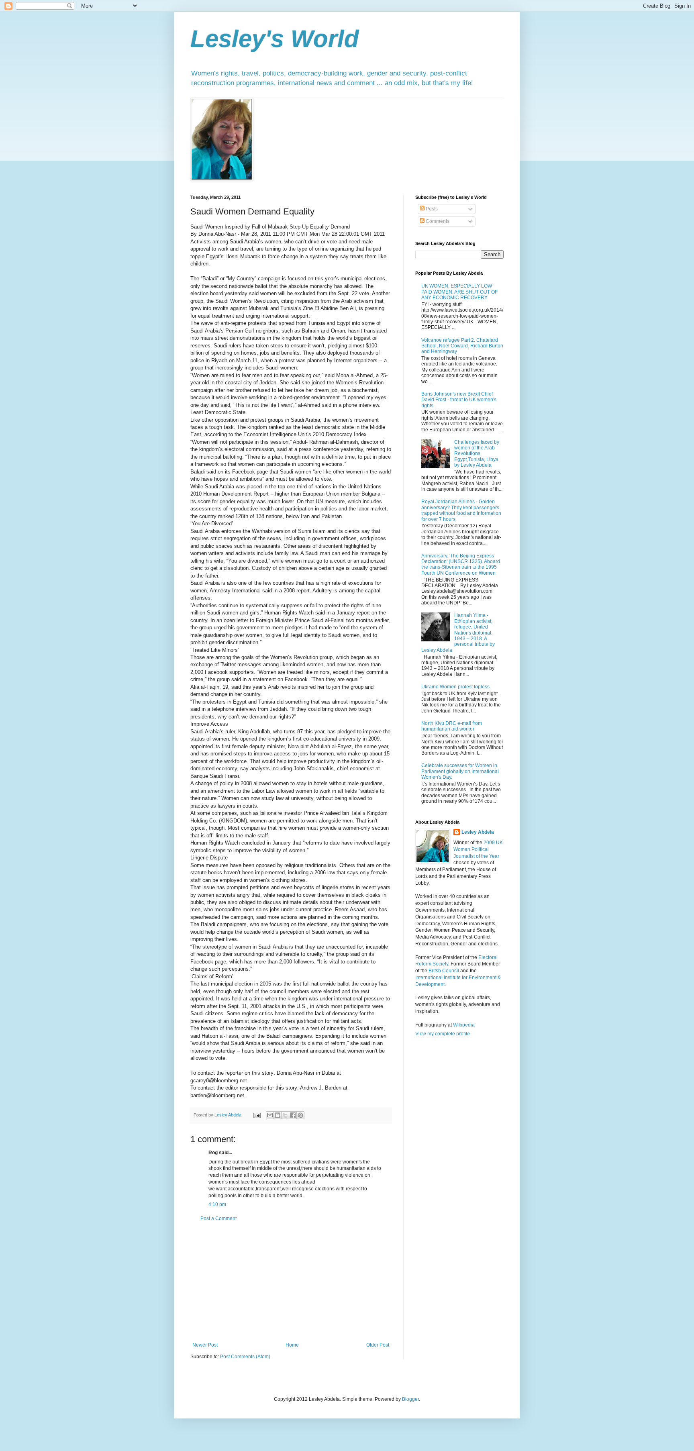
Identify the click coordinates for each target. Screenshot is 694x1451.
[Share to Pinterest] (300, 1115)
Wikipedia (464, 1025)
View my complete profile (442, 1034)
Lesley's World (274, 38)
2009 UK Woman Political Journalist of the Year (478, 849)
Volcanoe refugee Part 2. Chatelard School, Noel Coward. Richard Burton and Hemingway (462, 346)
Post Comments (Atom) (245, 1356)
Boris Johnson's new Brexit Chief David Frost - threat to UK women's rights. (458, 399)
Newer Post (205, 1345)
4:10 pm (217, 1204)
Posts (431, 209)
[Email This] (270, 1115)
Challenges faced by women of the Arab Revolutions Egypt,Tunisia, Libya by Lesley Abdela (476, 453)
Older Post (377, 1345)
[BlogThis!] (278, 1115)
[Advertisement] (291, 1282)
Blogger (410, 1399)
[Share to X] (285, 1115)
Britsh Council (444, 970)
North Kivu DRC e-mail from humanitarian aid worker (451, 726)
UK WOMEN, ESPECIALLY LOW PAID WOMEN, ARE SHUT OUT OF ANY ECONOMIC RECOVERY (459, 291)
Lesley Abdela (477, 832)
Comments (437, 221)
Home (292, 1345)
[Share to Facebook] (293, 1115)
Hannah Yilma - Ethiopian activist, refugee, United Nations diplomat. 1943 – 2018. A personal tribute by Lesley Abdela (458, 632)
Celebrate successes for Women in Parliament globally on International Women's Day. (460, 771)
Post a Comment (218, 1218)
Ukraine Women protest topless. (456, 687)
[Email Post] (256, 1114)
